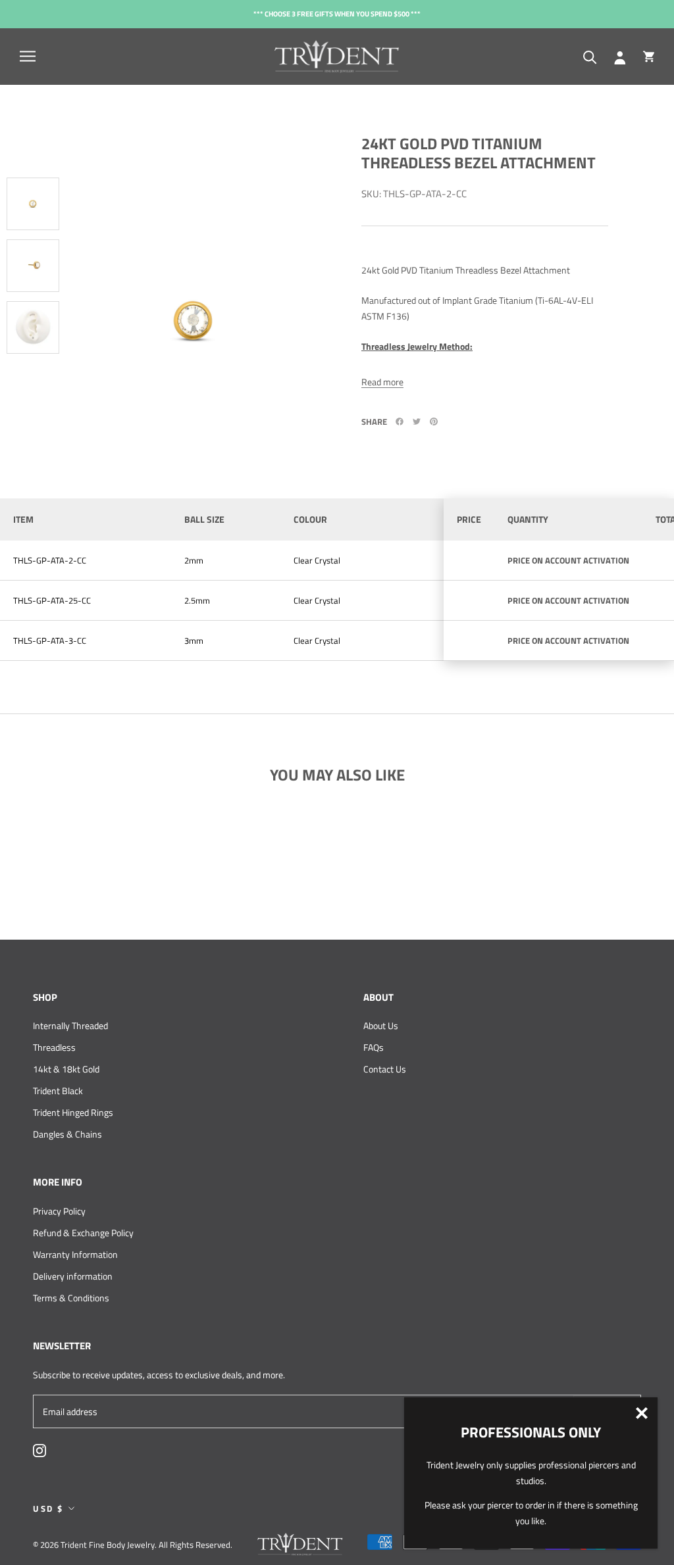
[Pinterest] (434, 421)
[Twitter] (417, 421)
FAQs (373, 1047)
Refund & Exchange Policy (83, 1233)
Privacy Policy (59, 1211)
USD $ (48, 1508)
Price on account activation (568, 560)
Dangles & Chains (67, 1134)
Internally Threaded (70, 1025)
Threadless (54, 1047)
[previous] (36, 118)
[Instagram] (39, 1449)
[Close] (642, 1413)
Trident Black (58, 1090)
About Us (380, 1025)
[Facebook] (399, 421)
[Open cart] (648, 56)
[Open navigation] (28, 56)
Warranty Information (75, 1254)
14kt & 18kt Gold (66, 1069)
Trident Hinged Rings (73, 1112)
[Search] (590, 56)
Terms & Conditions (71, 1298)
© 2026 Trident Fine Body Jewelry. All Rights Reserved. (132, 1544)
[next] (29, 413)
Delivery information (73, 1276)
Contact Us (384, 1069)
